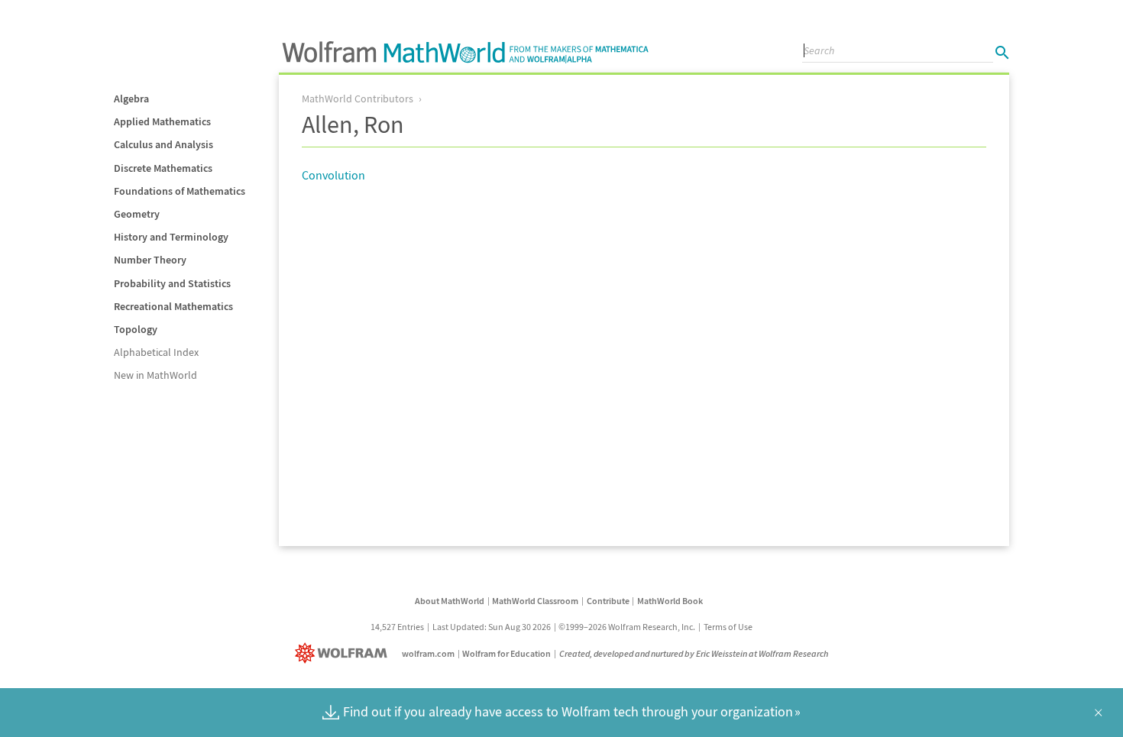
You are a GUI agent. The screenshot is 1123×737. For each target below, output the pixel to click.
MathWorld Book (670, 600)
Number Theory (150, 260)
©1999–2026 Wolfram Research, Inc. (626, 626)
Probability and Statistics (172, 283)
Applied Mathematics (162, 121)
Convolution (333, 175)
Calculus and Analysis (163, 144)
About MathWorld (449, 600)
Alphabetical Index (156, 352)
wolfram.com (428, 653)
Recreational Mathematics (173, 306)
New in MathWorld (155, 375)
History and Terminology (171, 237)
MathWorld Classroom (535, 600)
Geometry (137, 214)
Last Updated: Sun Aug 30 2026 (491, 626)
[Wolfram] (344, 653)
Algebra (131, 98)
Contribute (608, 600)
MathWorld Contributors (357, 98)
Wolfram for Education (506, 653)
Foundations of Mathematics (179, 191)
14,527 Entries (397, 626)
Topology (135, 329)
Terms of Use (728, 626)
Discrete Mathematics (163, 168)
